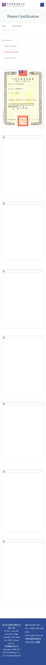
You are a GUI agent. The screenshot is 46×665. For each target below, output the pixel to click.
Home (4, 26)
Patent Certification (11, 52)
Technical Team (10, 58)
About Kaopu (17, 26)
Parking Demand (10, 46)
